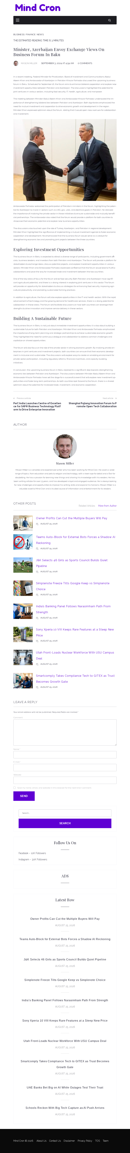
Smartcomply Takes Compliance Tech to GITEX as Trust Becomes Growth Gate (65, 1064)
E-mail (17, 762)
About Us (41, 1140)
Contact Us (55, 1140)
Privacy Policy (85, 1140)
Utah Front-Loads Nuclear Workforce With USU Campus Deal (65, 1041)
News (40, 34)
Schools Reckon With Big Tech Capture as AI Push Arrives (65, 1107)
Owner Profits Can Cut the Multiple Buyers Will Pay (71, 518)
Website (17, 775)
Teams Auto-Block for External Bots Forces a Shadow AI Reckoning (64, 939)
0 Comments (85, 63)
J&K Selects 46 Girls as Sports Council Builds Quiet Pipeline (65, 959)
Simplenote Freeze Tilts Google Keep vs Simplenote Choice (65, 980)
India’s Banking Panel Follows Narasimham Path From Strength (65, 1000)
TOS (97, 1140)
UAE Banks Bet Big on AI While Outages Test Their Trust (65, 1087)
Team (106, 1140)
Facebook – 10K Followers (32, 853)
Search (65, 823)
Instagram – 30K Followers (33, 859)
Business (19, 34)
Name (16, 749)
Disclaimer (69, 1140)
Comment (18, 717)
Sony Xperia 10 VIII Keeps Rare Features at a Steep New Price (65, 1020)
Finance (31, 34)
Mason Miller (29, 63)
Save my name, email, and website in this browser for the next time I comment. (54, 788)
